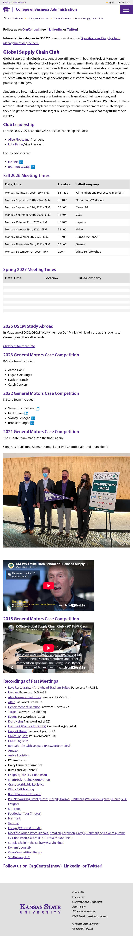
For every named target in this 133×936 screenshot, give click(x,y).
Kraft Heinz (15, 721)
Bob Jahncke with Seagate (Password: (40, 746)
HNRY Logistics (18, 736)
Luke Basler (15, 144)
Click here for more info (19, 346)
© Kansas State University (85, 923)
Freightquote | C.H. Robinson (27, 775)
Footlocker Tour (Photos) (24, 813)
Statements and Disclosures (87, 901)
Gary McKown (17, 731)
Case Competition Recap (25, 852)
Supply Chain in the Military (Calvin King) (36, 843)
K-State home (15, 18)
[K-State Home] (6, 9)
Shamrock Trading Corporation (29, 780)
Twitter (72, 29)
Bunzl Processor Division (24, 794)
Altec (11, 702)
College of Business (38, 18)
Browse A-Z (124, 2)
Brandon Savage (19, 167)
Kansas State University (14, 2)
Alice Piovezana (19, 139)
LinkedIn (55, 29)
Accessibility (79, 906)
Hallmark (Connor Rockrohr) (27, 726)
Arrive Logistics (18, 755)
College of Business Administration (46, 9)
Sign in (112, 2)
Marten (13, 692)
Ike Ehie (13, 162)
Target (12, 712)
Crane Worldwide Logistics (26, 784)
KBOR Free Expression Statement (89, 916)
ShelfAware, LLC (19, 857)
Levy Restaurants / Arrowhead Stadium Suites (39, 687)
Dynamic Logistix (19, 847)
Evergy (12, 716)
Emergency (78, 897)
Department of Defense (24, 707)
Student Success (62, 18)
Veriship (13, 823)
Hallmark (14, 818)
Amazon (13, 750)
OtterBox (14, 809)
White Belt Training (21, 789)
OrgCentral (30, 29)
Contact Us (78, 892)
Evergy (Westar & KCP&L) (25, 828)
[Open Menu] (126, 9)
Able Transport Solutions (24, 697)
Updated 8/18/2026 (82, 928)
